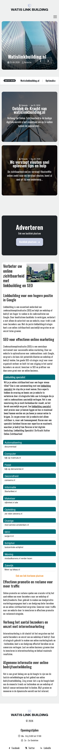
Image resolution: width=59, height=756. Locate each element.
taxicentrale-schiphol (14, 547)
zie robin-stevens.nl (13, 513)
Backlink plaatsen (27, 242)
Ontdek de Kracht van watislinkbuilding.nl (29, 110)
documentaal (10, 446)
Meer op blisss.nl (12, 569)
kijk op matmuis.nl (13, 457)
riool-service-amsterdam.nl (17, 524)
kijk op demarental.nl (14, 468)
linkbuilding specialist (41, 406)
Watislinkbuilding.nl (27, 56)
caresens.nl (10, 480)
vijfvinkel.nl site (11, 502)
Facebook (15, 748)
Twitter (31, 748)
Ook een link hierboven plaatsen (29, 575)
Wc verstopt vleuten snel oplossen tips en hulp (29, 164)
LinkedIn (47, 748)
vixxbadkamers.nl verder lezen (18, 558)
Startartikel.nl (10, 491)
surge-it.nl (9, 535)
